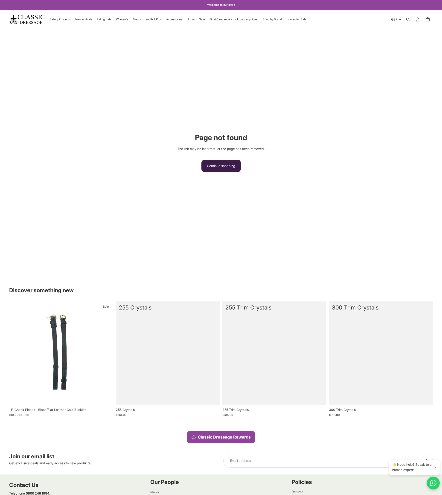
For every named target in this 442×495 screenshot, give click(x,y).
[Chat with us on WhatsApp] (433, 483)
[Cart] (428, 19)
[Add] (106, 398)
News (154, 492)
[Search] (408, 19)
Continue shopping (221, 166)
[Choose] (212, 398)
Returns (297, 492)
